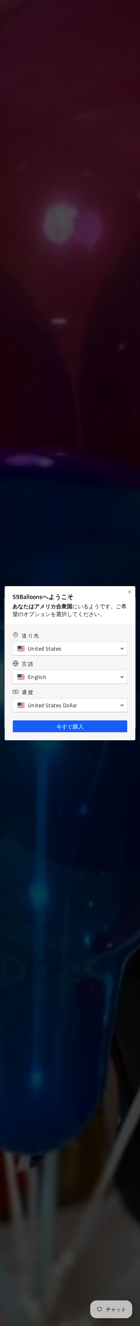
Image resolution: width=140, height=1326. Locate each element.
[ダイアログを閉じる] (129, 592)
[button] (70, 649)
